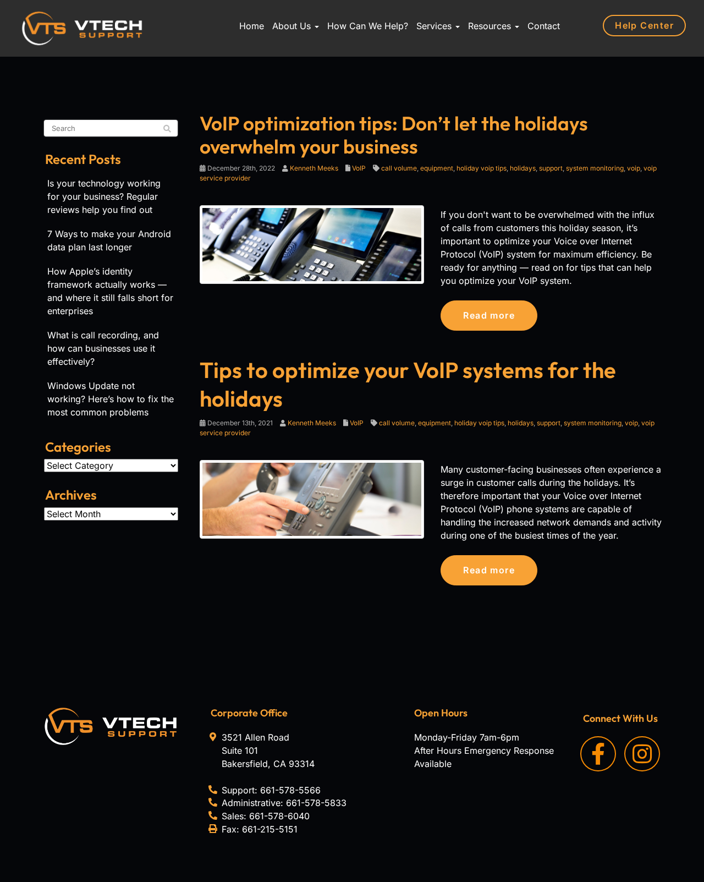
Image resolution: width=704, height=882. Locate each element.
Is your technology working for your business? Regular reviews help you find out (104, 196)
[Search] (167, 129)
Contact (543, 25)
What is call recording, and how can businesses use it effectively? (103, 348)
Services (435, 25)
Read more (489, 315)
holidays (523, 168)
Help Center (644, 25)
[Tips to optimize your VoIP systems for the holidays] (312, 498)
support (551, 168)
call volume (399, 168)
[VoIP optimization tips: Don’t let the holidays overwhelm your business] (312, 243)
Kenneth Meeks (314, 168)
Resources (491, 25)
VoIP (359, 168)
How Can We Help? (367, 25)
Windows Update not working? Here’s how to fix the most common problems (110, 399)
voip (633, 168)
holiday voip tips (482, 168)
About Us (293, 25)
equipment (436, 168)
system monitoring (595, 168)
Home (251, 25)
